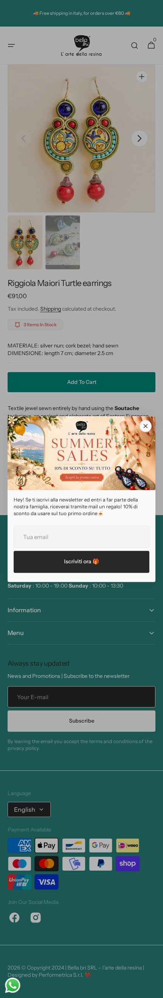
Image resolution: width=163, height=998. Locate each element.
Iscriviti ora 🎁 (81, 561)
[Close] (145, 426)
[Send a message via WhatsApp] (13, 985)
